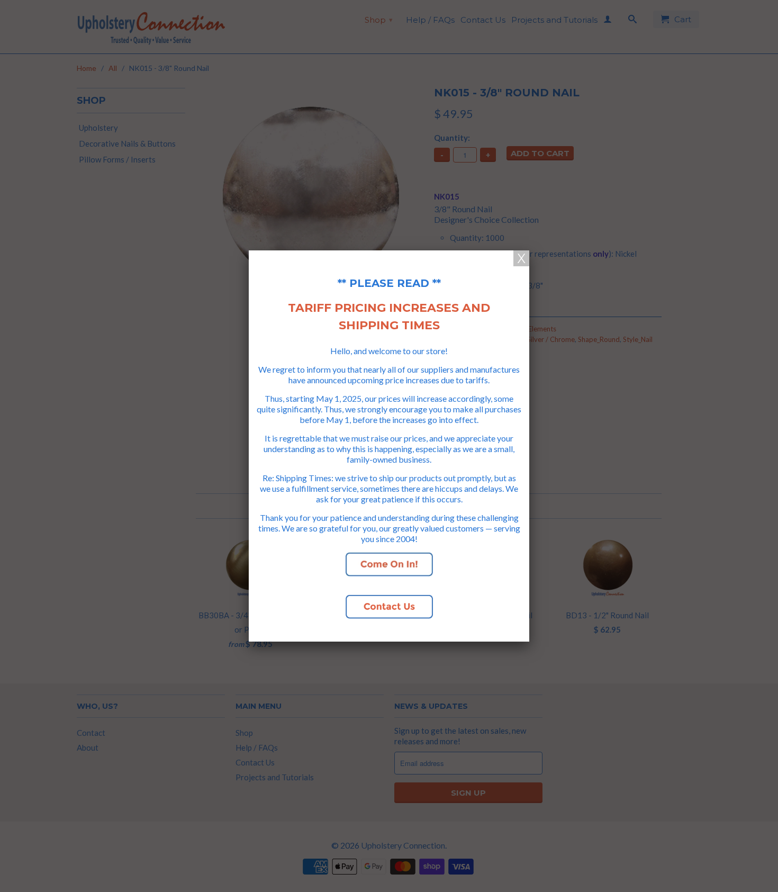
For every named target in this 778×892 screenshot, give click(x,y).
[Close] (521, 258)
